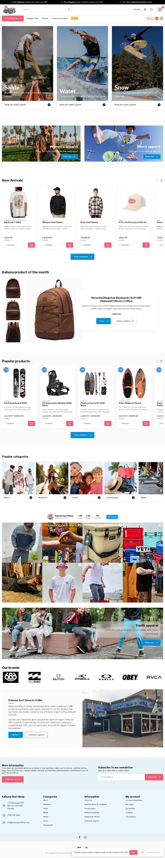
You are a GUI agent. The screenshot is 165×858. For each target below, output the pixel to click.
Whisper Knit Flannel (52, 222)
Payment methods (91, 812)
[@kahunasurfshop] (50, 517)
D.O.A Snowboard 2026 (15, 403)
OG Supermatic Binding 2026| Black (57, 404)
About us (15, 735)
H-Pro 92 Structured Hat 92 (132, 222)
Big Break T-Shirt (12, 222)
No (142, 852)
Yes (133, 852)
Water (45, 817)
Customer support (36, 735)
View (102, 321)
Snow (45, 821)
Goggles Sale (32, 18)
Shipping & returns (92, 817)
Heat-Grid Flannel (89, 222)
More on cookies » (154, 852)
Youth (45, 808)
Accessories (48, 825)
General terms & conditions (95, 804)
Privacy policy (90, 808)
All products (131, 817)
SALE (74, 18)
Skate (45, 812)
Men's (45, 800)
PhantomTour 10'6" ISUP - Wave (93, 404)
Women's (47, 804)
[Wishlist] (151, 9)
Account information (134, 800)
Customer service (59, 18)
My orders (130, 804)
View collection (81, 256)
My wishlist (130, 808)
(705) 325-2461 (13, 815)
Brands (45, 18)
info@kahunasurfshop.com (18, 822)
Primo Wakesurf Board (130, 403)
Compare (10, 245)
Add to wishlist (123, 321)
